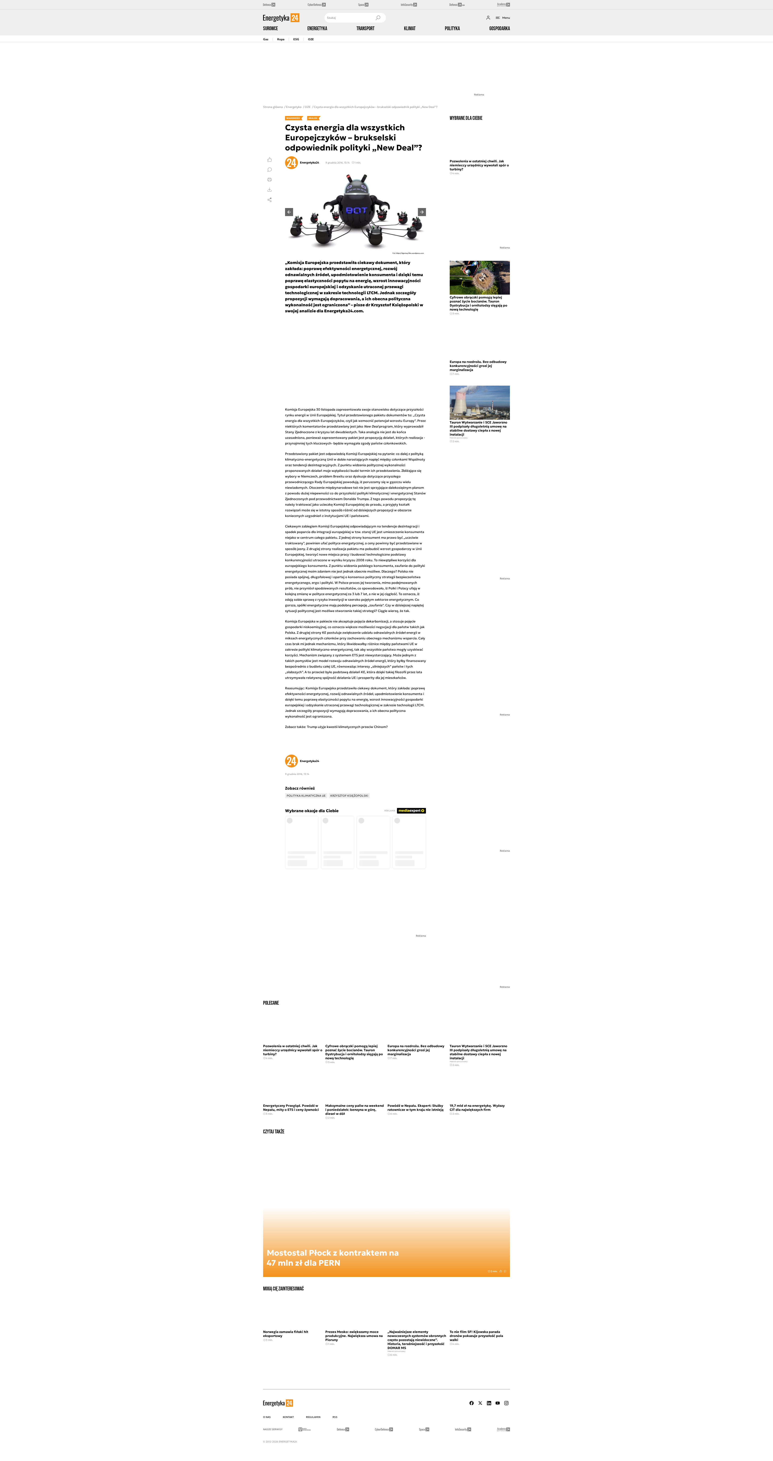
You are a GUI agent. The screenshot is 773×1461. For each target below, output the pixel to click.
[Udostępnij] (269, 199)
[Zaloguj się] (488, 17)
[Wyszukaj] (377, 18)
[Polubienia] (269, 159)
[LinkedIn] (489, 1403)
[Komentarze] (269, 169)
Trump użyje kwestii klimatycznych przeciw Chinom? (348, 727)
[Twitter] (480, 1403)
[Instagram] (506, 1403)
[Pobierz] (269, 189)
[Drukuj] (269, 179)
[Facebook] (471, 1403)
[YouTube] (497, 1403)
